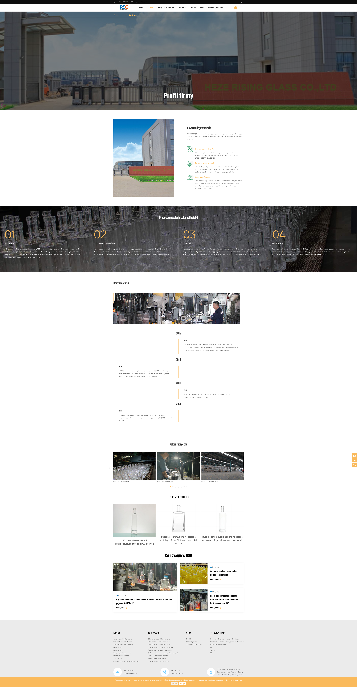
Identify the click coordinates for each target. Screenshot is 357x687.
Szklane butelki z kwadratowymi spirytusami (163, 653)
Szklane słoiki (117, 658)
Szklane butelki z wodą (121, 656)
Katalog (141, 7)
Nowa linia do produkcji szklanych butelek (224, 639)
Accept (182, 684)
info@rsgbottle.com (139, 2)
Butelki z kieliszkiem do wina (122, 642)
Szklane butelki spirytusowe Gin (158, 661)
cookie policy (228, 680)
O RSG (151, 7)
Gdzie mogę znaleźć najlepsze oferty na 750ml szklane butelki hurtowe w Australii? (224, 599)
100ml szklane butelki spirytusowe (159, 642)
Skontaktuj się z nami (215, 7)
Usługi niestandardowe (166, 7)
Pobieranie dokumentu (218, 644)
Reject (174, 684)
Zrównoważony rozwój (194, 644)
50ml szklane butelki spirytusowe (159, 639)
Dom (118, 15)
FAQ (211, 647)
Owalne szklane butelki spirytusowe (160, 650)
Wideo (212, 650)
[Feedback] (354, 465)
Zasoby (193, 7)
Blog (202, 7)
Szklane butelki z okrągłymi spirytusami (161, 647)
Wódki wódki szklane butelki (157, 658)
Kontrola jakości (191, 642)
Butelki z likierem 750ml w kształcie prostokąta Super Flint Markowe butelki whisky (178, 540)
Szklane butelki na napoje (122, 653)
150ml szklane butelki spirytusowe (159, 644)
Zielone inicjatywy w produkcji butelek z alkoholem (224, 573)
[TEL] (354, 460)
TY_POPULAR (153, 633)
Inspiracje (182, 7)
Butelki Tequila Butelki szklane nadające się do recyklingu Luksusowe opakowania (222, 538)
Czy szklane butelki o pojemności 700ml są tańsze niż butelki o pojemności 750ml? (144, 601)
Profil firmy (133, 15)
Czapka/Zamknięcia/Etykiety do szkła (126, 661)
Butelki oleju (117, 650)
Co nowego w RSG (178, 555)
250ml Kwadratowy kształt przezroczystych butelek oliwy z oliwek (134, 542)
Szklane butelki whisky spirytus (158, 656)
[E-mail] (354, 455)
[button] (110, 468)
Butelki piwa (117, 647)
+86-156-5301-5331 (120, 2)
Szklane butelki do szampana (123, 644)
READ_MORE (120, 607)
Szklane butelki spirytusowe (122, 639)
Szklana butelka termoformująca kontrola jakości (227, 642)
